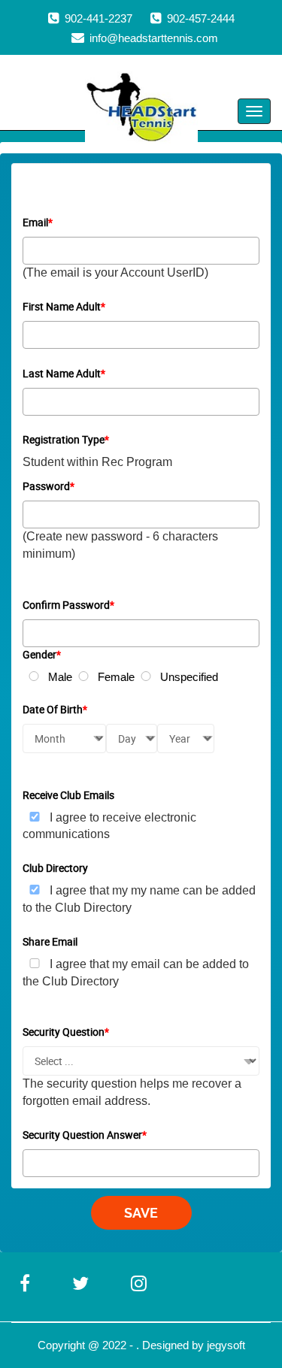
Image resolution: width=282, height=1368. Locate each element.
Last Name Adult (64, 373)
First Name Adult (64, 306)
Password (48, 486)
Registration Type (66, 439)
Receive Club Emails (68, 795)
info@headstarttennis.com (153, 38)
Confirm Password (68, 605)
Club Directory (55, 868)
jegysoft (226, 1345)
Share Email (50, 941)
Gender (42, 654)
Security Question (66, 1031)
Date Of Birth (55, 709)
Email (38, 222)
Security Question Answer (85, 1134)
